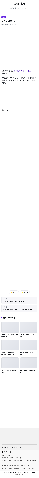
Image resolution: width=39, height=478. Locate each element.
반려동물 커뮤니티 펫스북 (23, 71)
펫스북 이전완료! (6, 455)
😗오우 (25, 292)
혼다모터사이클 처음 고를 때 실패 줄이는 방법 (13, 458)
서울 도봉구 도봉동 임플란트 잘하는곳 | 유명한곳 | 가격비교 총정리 (18, 468)
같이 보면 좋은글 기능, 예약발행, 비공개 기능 (17, 309)
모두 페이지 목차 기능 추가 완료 (13, 301)
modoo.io (20, 474)
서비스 (3, 17)
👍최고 (14, 292)
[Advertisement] (19, 49)
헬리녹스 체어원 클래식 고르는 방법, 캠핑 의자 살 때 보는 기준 (17, 466)
